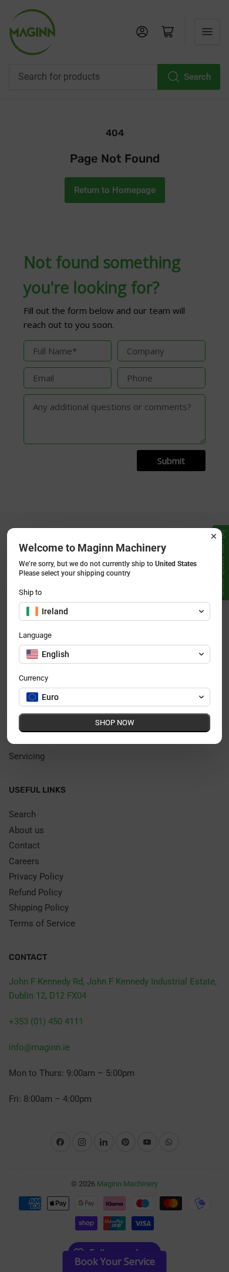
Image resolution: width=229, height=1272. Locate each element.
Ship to (30, 592)
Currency (33, 678)
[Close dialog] (214, 536)
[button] (114, 611)
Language (35, 635)
